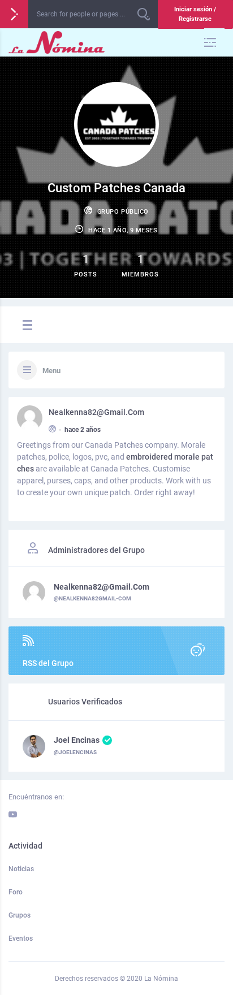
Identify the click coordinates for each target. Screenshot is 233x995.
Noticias (21, 869)
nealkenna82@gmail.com (96, 412)
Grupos (19, 915)
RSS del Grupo (48, 663)
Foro (15, 892)
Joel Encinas (77, 740)
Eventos (20, 938)
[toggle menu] (26, 325)
